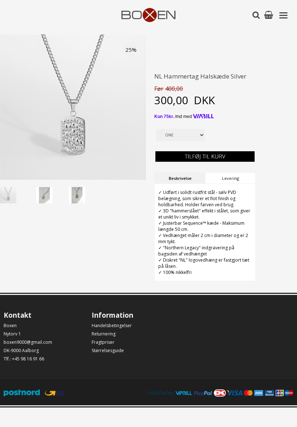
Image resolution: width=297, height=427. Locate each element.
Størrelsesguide (108, 350)
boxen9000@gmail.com (28, 342)
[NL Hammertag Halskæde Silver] (16, 193)
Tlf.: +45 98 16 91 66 (24, 359)
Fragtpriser (103, 342)
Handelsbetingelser (112, 325)
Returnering (104, 334)
